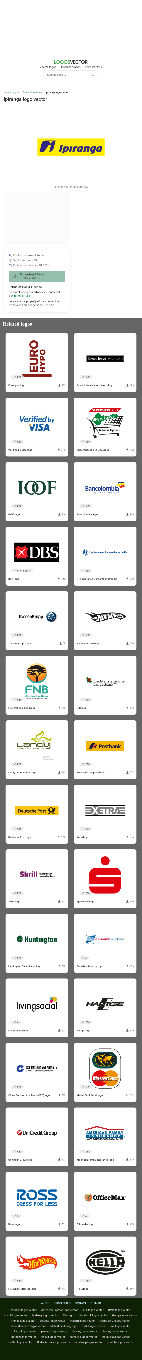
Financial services (32, 92)
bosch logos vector (16, 1315)
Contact (80, 1303)
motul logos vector (93, 1326)
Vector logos (48, 67)
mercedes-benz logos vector (28, 1326)
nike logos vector (120, 1326)
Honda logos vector (23, 1320)
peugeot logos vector (54, 1331)
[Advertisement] (71, 30)
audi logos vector (93, 1310)
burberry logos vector (45, 1315)
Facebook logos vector (94, 1315)
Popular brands (71, 67)
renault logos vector (53, 1337)
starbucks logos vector (116, 1337)
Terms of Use (22, 295)
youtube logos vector (120, 1342)
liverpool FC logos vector (114, 1320)
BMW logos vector (119, 1310)
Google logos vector (124, 1315)
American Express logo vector (59, 1310)
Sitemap (95, 1303)
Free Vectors (93, 67)
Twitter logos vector (20, 1342)
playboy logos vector (84, 1331)
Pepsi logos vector (25, 1331)
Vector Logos (11, 92)
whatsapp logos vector (89, 1342)
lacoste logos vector (52, 1320)
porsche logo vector (23, 1337)
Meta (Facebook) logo (63, 1326)
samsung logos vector (83, 1337)
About (45, 1303)
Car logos (69, 1315)
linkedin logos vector (82, 1320)
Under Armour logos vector (53, 1342)
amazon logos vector (24, 1310)
